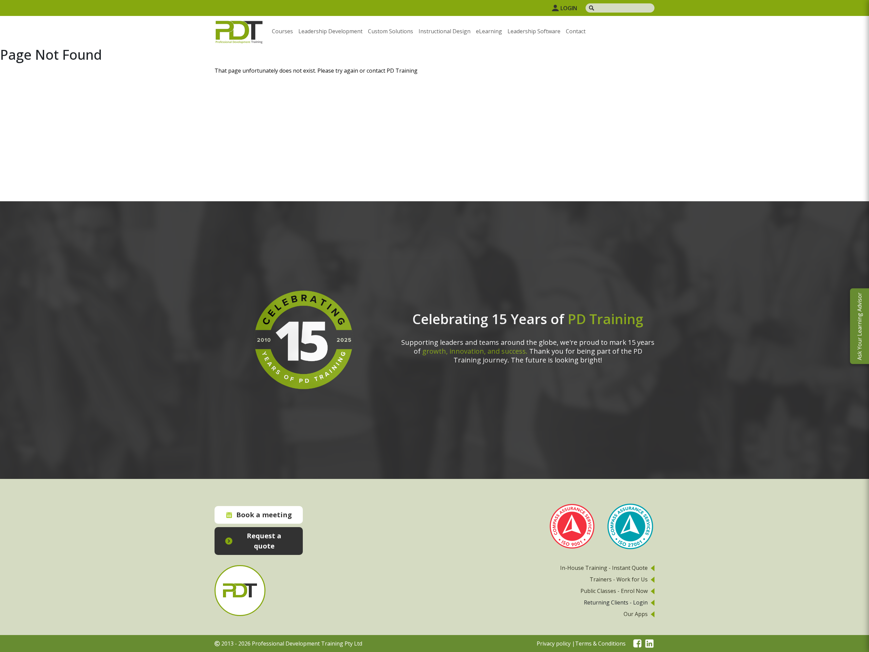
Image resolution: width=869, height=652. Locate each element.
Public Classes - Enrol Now (614, 591)
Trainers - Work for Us (619, 579)
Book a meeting (264, 514)
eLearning (489, 31)
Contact (576, 31)
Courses (282, 31)
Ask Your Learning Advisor (859, 326)
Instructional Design (444, 31)
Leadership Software (533, 31)
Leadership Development (330, 31)
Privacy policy (554, 643)
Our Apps (636, 614)
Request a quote (264, 541)
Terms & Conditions (600, 643)
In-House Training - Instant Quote (604, 568)
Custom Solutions (390, 31)
